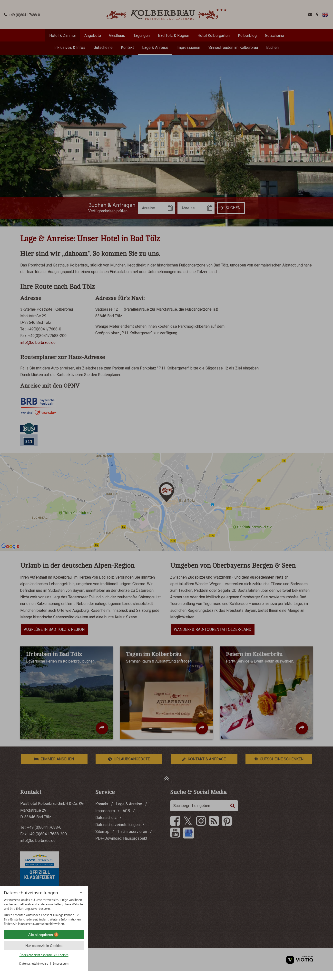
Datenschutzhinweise (33, 963)
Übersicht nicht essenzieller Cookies (44, 955)
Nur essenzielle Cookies (43, 946)
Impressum (61, 963)
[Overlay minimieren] (81, 892)
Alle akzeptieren (40, 935)
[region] (44, 912)
